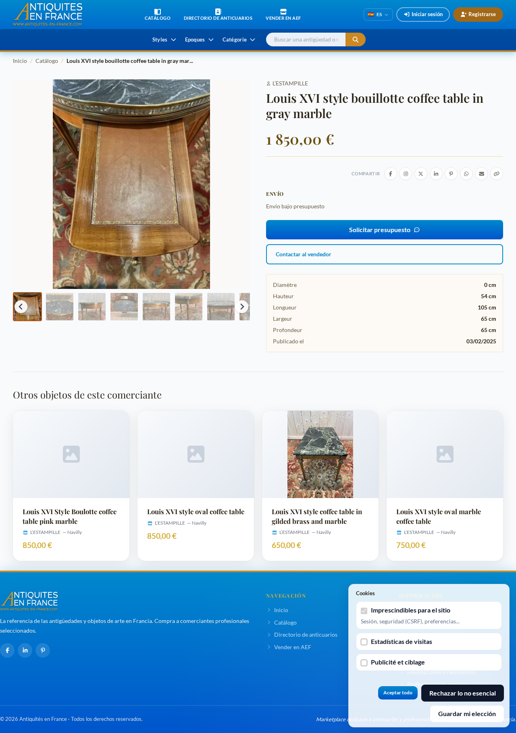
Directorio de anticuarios (305, 634)
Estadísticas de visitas (401, 641)
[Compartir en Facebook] (390, 173)
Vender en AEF (292, 647)
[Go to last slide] (21, 306)
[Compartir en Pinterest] (451, 173)
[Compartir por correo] (481, 173)
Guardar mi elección (467, 713)
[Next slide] (241, 306)
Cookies (365, 593)
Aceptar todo (397, 692)
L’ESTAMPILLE (290, 83)
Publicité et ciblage (398, 662)
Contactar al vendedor (303, 254)
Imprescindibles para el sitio (410, 610)
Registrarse (482, 14)
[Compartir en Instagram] (405, 173)
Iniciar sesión (427, 14)
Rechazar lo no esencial (462, 693)
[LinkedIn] (25, 650)
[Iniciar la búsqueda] (355, 40)
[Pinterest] (42, 650)
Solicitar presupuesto (379, 229)
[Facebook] (7, 650)
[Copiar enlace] (496, 173)
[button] (27, 306)
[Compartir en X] (420, 173)
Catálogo (46, 60)
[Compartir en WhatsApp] (466, 173)
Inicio (20, 60)
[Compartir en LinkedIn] (436, 173)
